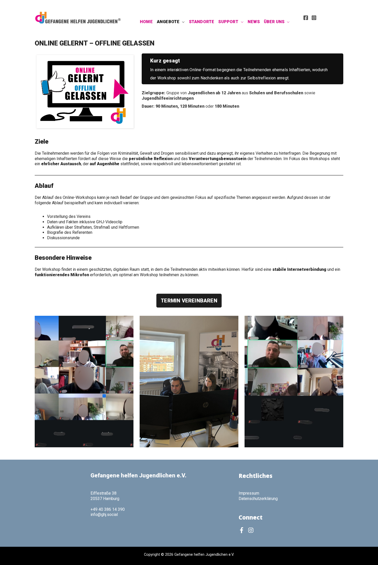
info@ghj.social (104, 514)
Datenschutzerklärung (258, 498)
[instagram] (252, 530)
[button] (182, 22)
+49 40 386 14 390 (108, 509)
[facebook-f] (243, 530)
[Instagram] (314, 17)
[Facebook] (305, 17)
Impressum (249, 493)
